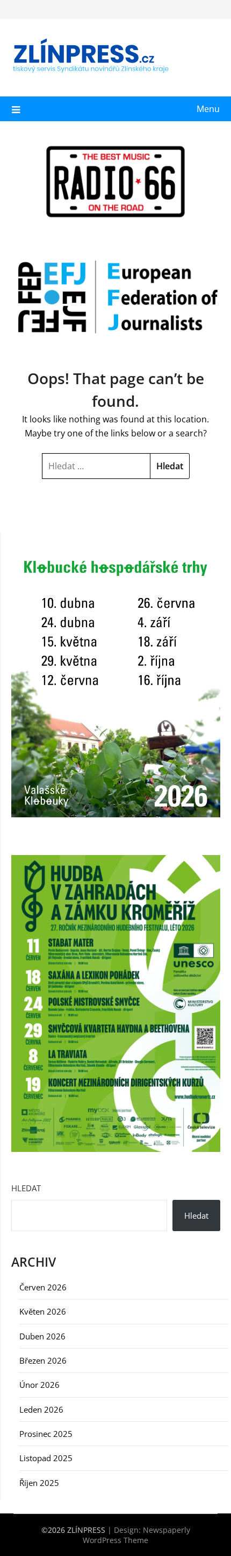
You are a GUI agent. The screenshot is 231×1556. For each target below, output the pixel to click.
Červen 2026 (43, 1287)
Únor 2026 (39, 1384)
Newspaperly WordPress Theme (136, 1535)
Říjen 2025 (39, 1482)
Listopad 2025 (46, 1458)
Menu (208, 109)
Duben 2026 (42, 1336)
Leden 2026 (41, 1409)
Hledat (26, 1188)
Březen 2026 (43, 1360)
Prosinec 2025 (46, 1433)
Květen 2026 (42, 1311)
